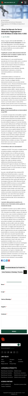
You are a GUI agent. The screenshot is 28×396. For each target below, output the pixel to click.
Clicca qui (12, 348)
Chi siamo (12, 359)
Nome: (3, 284)
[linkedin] (5, 352)
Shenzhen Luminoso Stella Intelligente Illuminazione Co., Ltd (20, 385)
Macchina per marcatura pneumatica (20, 373)
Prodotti (20, 359)
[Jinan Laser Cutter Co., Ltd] (8, 339)
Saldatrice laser (17, 371)
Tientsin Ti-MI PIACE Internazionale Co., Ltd (6, 387)
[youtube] (11, 352)
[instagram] (14, 352)
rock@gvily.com (14, 394)
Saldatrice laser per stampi (20, 375)
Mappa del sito (4, 363)
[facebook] (2, 352)
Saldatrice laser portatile (20, 377)
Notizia (2, 361)
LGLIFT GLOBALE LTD (6, 384)
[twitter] (8, 352)
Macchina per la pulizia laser (6, 373)
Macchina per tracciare (6, 375)
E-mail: (3, 292)
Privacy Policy (13, 363)
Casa (4, 20)
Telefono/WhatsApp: (6, 299)
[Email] (18, 345)
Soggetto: (3, 306)
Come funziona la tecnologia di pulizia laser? (9, 272)
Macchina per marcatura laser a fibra (7, 377)
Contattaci (20, 361)
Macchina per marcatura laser (7, 371)
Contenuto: (4, 314)
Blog (11, 361)
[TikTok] (17, 352)
